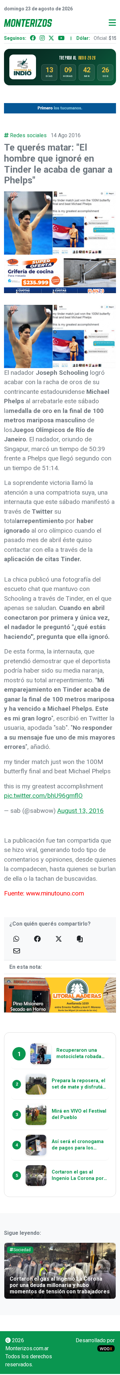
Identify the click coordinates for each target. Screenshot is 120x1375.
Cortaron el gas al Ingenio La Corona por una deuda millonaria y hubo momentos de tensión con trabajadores (60, 1285)
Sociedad (22, 1250)
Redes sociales (28, 135)
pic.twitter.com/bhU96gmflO (43, 795)
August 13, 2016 (80, 810)
